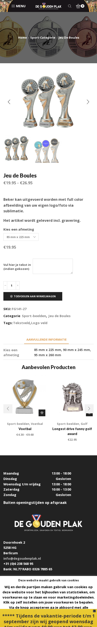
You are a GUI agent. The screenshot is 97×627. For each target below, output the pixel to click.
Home (22, 37)
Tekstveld (21, 323)
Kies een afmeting (18, 229)
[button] (9, 102)
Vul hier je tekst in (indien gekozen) (17, 267)
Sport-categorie (42, 37)
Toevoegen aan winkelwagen (35, 296)
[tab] (46, 339)
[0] (76, 6)
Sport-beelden (34, 316)
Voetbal (37, 424)
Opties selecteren (42, 412)
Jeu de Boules (69, 37)
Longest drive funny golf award (72, 431)
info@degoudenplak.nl (22, 558)
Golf (84, 424)
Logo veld (39, 323)
